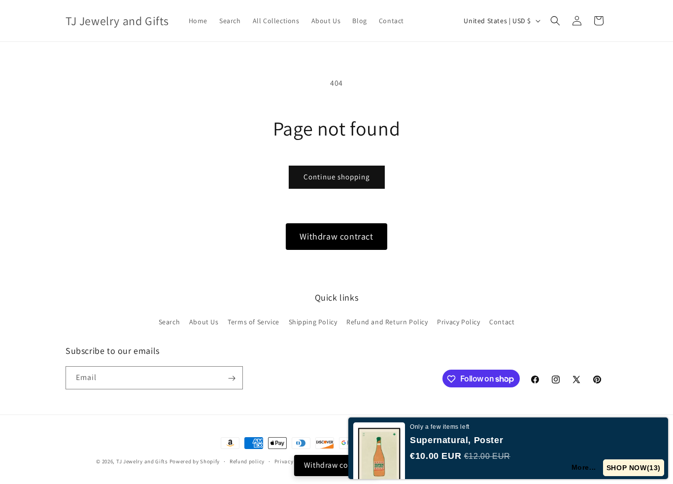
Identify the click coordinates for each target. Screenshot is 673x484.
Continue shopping (336, 176)
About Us (204, 321)
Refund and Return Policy (387, 321)
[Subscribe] (231, 378)
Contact (501, 321)
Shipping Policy (313, 321)
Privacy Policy (458, 321)
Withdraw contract (336, 236)
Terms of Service (253, 321)
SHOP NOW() (633, 468)
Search (169, 321)
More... (584, 467)
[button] (555, 21)
